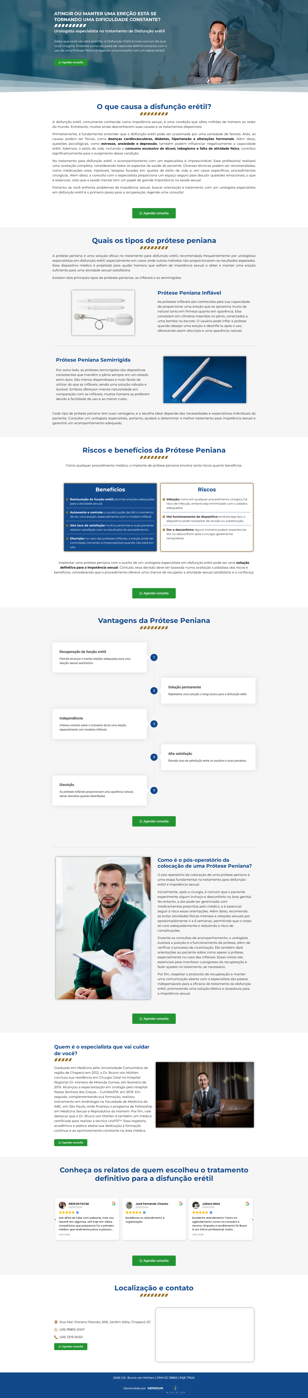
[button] (252, 1219)
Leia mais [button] (64, 1234)
